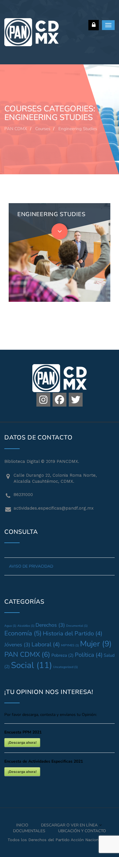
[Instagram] (43, 400)
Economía (23, 633)
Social (31, 665)
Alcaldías (25, 626)
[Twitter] (76, 400)
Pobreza (62, 655)
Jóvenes (17, 644)
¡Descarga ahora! (22, 742)
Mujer (96, 643)
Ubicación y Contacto (82, 831)
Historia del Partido (72, 633)
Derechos (50, 625)
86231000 (23, 494)
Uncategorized (65, 667)
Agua (10, 626)
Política (89, 655)
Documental (77, 626)
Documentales (29, 831)
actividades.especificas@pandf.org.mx (54, 508)
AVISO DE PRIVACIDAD (31, 566)
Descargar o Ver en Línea (69, 825)
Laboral (45, 644)
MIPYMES (70, 645)
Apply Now (34, 250)
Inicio (22, 825)
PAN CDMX (27, 654)
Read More (69, 250)
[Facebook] (59, 400)
